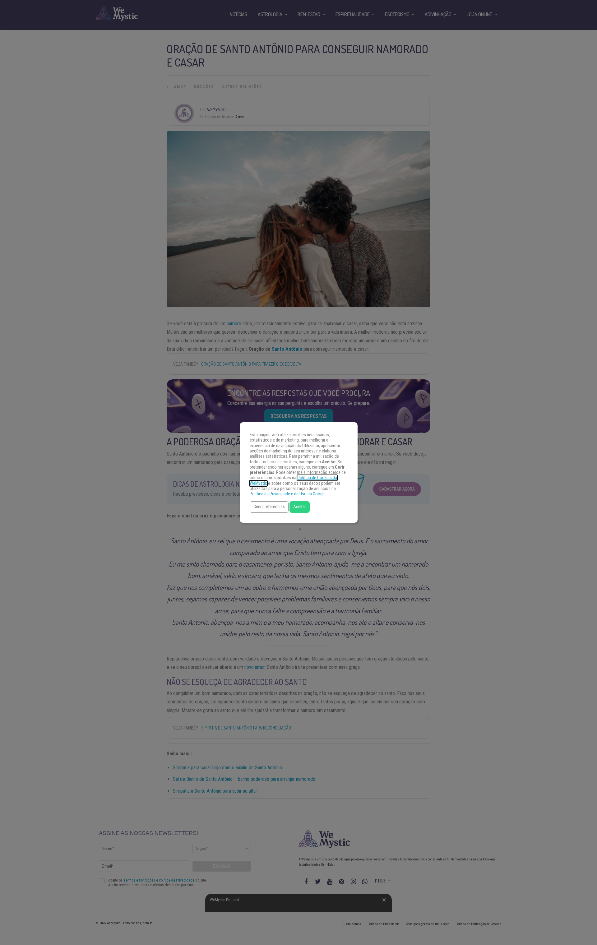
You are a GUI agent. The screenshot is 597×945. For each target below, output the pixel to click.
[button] (269, 507)
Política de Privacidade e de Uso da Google (288, 494)
